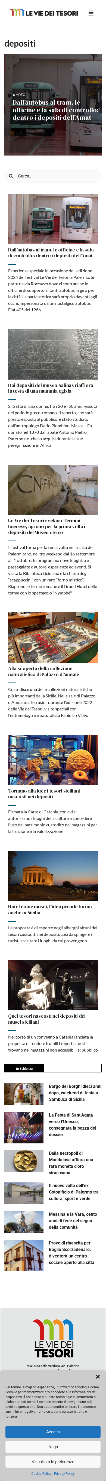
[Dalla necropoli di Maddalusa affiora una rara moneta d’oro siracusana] (23, 1161)
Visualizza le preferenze (53, 1461)
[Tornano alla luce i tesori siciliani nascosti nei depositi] (53, 760)
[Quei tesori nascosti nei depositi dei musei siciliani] (53, 985)
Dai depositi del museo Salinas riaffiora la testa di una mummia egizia (50, 388)
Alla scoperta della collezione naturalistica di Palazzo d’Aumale (43, 671)
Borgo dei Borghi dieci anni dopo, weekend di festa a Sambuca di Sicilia (75, 1093)
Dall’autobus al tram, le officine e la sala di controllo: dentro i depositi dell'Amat (56, 110)
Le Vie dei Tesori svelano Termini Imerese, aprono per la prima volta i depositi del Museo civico (46, 526)
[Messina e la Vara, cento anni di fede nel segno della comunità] (23, 1222)
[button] (98, 1376)
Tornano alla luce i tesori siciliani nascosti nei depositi (44, 793)
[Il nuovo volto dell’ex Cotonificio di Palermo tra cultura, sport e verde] (23, 1193)
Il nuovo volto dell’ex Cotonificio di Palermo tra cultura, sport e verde (74, 1192)
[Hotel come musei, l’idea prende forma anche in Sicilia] (53, 876)
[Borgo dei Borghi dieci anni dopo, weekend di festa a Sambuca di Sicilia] (23, 1094)
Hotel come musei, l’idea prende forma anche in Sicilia (50, 909)
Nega (53, 1446)
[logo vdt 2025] (44, 10)
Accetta (53, 1432)
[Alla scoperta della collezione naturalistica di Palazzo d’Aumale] (53, 637)
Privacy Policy (64, 1474)
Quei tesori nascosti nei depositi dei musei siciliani (47, 1019)
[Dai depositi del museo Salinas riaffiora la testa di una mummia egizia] (53, 354)
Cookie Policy (41, 1474)
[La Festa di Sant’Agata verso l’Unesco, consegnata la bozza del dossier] (23, 1127)
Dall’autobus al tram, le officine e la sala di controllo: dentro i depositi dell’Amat (50, 252)
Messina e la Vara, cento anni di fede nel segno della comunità (73, 1221)
